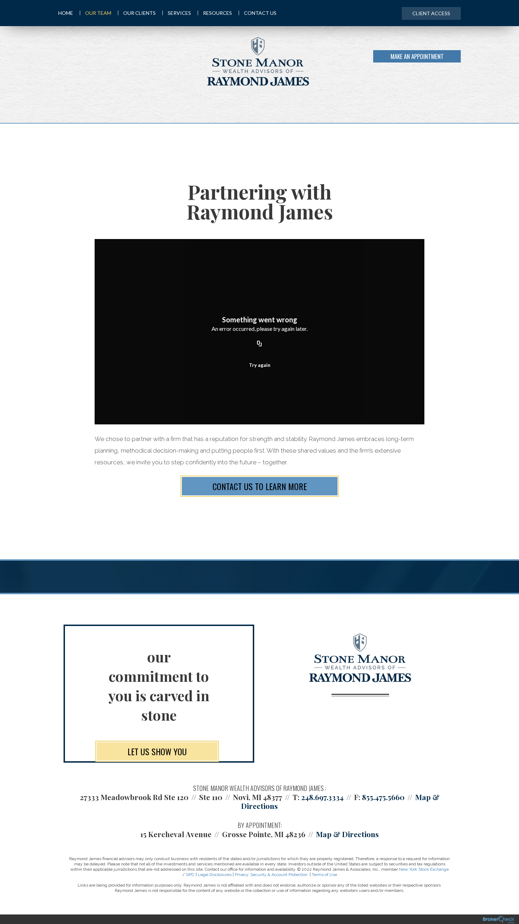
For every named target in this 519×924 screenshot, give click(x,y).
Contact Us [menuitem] (260, 13)
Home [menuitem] (65, 13)
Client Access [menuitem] (431, 13)
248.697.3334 (322, 797)
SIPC (190, 874)
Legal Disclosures (215, 874)
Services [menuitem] (179, 13)
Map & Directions (347, 834)
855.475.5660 (383, 797)
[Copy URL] (259, 344)
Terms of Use (324, 874)
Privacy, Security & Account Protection (271, 874)
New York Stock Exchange (424, 869)
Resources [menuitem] (217, 13)
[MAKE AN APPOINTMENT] (459, 61)
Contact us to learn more (260, 486)
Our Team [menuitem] (98, 13)
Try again (259, 365)
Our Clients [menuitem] (139, 13)
